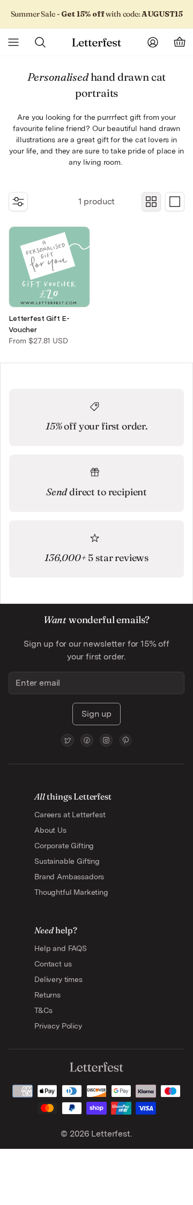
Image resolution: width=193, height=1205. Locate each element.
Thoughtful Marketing (71, 892)
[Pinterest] (125, 740)
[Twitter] (67, 740)
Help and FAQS (60, 948)
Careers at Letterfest (70, 814)
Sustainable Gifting (67, 861)
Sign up (96, 714)
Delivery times (58, 979)
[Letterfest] (96, 42)
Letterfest (109, 1134)
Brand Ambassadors (69, 876)
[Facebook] (86, 740)
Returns (47, 995)
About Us (50, 830)
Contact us (52, 964)
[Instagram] (106, 740)
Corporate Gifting (64, 845)
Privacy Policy (58, 1026)
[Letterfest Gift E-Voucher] (49, 267)
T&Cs (43, 1010)
